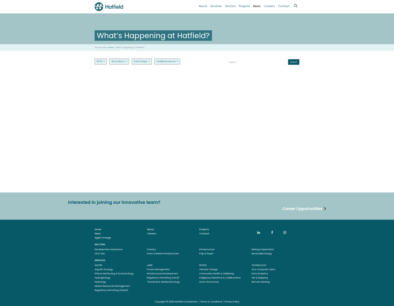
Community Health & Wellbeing (216, 273)
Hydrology (100, 281)
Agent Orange (103, 237)
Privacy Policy (232, 301)
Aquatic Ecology (104, 269)
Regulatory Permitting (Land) (163, 277)
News (257, 6)
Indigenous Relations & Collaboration (220, 277)
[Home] (109, 6)
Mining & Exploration (263, 249)
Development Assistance (109, 249)
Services (216, 6)
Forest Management (158, 269)
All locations (118, 61)
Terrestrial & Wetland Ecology (163, 281)
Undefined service (166, 61)
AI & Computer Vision (263, 269)
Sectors (230, 6)
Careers (269, 6)
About (203, 6)
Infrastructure (207, 249)
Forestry (151, 249)
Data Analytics (260, 273)
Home (98, 229)
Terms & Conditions (211, 301)
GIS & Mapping (260, 277)
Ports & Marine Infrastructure (163, 253)
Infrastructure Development (162, 273)
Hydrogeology (102, 277)
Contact (283, 6)
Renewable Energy (262, 253)
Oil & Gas (100, 253)
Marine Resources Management (112, 286)
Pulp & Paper (141, 61)
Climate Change (208, 269)
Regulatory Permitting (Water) (111, 290)
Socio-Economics (209, 281)
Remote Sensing (261, 281)
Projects (244, 6)
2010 (100, 61)
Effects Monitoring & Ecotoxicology (114, 273)
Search (293, 62)
